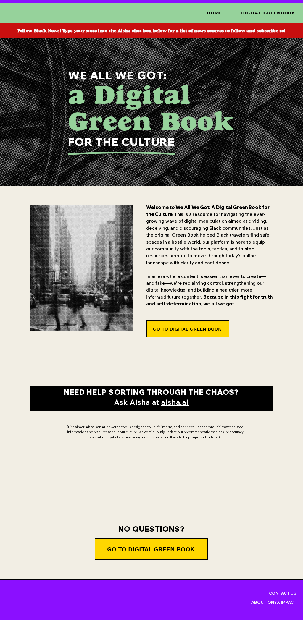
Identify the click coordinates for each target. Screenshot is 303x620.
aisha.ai (175, 402)
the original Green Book (172, 235)
